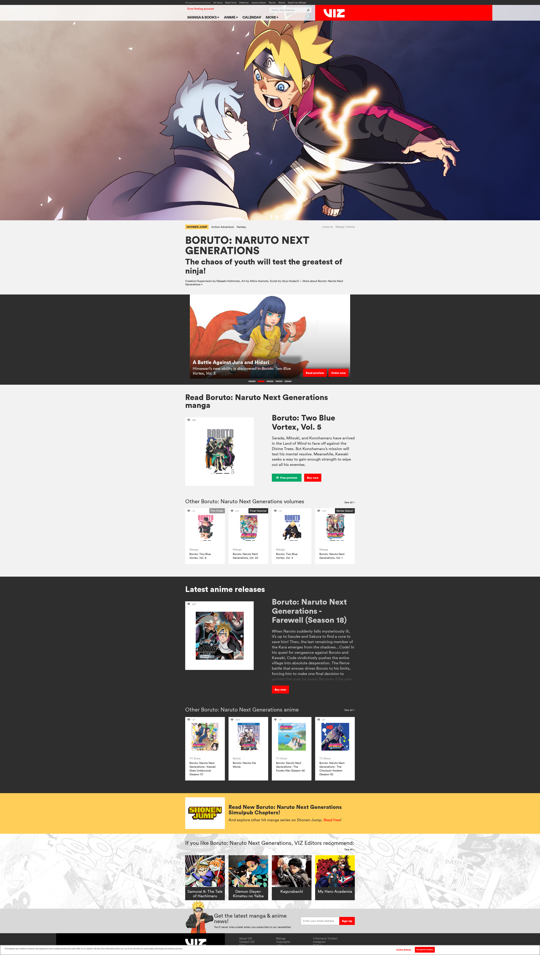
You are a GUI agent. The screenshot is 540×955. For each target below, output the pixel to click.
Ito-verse (217, 2)
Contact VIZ (247, 941)
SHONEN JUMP (197, 227)
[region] (270, 950)
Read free (332, 819)
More (271, 17)
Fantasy (241, 227)
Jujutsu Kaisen (258, 2)
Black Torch (231, 2)
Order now (338, 373)
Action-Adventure (222, 227)
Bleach (281, 2)
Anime (230, 17)
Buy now (313, 478)
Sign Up (347, 921)
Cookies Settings (403, 949)
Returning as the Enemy (221, 362)
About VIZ (245, 938)
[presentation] (205, 528)
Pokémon (244, 2)
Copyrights (283, 941)
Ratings (280, 938)
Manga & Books (202, 17)
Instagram (319, 941)
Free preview (288, 478)
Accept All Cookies (424, 949)
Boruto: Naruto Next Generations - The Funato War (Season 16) (290, 766)
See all (349, 502)
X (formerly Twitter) (325, 938)
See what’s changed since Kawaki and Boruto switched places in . (241, 371)
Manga (340, 226)
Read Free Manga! (297, 2)
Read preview (315, 373)
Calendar (251, 17)
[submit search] (308, 10)
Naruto (272, 2)
